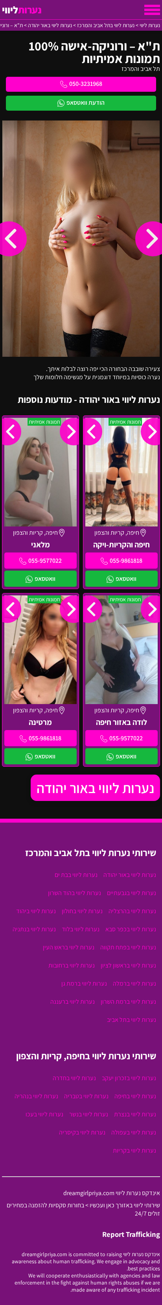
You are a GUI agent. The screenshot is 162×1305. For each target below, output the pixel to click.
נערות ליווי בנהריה (36, 1096)
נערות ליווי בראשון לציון (128, 965)
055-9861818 (126, 560)
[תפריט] (152, 10)
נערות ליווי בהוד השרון (74, 893)
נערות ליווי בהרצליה (132, 911)
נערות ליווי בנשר (88, 1114)
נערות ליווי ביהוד (36, 911)
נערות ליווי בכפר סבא (130, 929)
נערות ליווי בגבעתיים (131, 893)
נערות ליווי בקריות (134, 1150)
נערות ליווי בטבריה (86, 1096)
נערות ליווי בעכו (44, 1114)
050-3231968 (85, 84)
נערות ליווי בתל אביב (131, 1020)
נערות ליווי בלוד (80, 929)
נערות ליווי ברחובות (71, 965)
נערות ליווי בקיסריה (82, 1132)
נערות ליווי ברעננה (72, 1001)
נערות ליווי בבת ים (76, 875)
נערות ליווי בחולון (82, 911)
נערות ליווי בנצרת (135, 1114)
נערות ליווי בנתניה (34, 929)
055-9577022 (45, 560)
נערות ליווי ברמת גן (84, 983)
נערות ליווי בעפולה (133, 1132)
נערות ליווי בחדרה (74, 1078)
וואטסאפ (126, 579)
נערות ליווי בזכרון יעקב (129, 1078)
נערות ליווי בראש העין (68, 947)
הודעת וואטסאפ (85, 102)
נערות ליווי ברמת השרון (128, 1001)
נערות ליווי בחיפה (135, 1096)
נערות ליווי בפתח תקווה (128, 947)
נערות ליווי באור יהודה (95, 788)
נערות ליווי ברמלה (134, 983)
